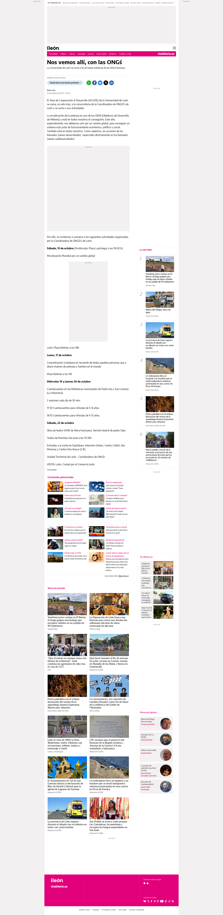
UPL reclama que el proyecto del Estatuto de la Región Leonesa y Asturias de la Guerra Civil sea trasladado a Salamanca (107, 744)
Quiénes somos (84, 910)
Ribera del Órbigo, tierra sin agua (158, 311)
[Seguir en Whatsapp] (169, 901)
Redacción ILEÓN (96, 670)
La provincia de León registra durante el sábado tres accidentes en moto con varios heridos (67, 824)
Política (63, 54)
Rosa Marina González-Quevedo (148, 774)
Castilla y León (125, 54)
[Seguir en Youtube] (162, 901)
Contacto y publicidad (136, 910)
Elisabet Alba (53, 629)
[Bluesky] (100, 82)
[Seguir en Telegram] (154, 901)
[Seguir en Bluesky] (145, 901)
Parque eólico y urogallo (122, 3)
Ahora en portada (56, 588)
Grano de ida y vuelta (98, 3)
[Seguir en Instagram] (158, 901)
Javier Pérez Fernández (145, 788)
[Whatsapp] (88, 82)
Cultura (72, 54)
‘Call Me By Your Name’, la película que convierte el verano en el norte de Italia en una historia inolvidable (146, 583)
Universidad (101, 54)
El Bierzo (112, 54)
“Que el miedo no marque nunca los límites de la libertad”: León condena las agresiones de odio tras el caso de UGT (67, 662)
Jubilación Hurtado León (169, 3)
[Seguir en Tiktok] (166, 901)
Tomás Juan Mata (152, 316)
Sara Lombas (95, 711)
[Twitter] (105, 82)
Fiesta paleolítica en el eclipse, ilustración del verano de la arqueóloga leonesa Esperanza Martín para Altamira (64, 703)
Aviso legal (122, 910)
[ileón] (65, 880)
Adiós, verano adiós (148, 750)
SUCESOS (158, 3)
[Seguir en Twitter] (148, 901)
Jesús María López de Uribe (58, 711)
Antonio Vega (95, 629)
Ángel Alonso (146, 753)
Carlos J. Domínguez (55, 751)
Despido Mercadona (148, 3)
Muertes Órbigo (109, 3)
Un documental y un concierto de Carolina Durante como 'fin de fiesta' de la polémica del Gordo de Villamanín (109, 703)
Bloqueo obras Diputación (70, 3)
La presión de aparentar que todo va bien (148, 768)
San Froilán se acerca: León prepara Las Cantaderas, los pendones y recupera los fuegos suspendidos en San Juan (108, 826)
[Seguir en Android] (144, 883)
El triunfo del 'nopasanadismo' (147, 783)
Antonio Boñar (147, 740)
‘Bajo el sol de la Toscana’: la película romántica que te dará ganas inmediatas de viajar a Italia (147, 612)
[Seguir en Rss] (173, 901)
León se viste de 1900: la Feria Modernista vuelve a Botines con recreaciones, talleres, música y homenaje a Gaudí (65, 744)
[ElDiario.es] (166, 54)
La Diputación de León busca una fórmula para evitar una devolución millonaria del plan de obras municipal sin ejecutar (108, 621)
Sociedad (81, 54)
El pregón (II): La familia (147, 736)
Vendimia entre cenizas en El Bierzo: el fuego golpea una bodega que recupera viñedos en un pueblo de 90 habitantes (67, 621)
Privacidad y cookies (109, 910)
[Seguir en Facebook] (151, 901)
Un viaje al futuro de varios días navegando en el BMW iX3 (146, 598)
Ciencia (91, 54)
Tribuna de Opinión (148, 712)
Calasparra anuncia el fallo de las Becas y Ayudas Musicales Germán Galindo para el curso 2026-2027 (147, 568)
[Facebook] (94, 82)
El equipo (96, 910)
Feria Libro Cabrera (135, 3)
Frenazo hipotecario (85, 3)
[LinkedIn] (111, 82)
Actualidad (53, 54)
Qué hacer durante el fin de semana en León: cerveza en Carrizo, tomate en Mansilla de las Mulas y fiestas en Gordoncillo (109, 662)
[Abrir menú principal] (174, 48)
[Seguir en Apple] (148, 883)
